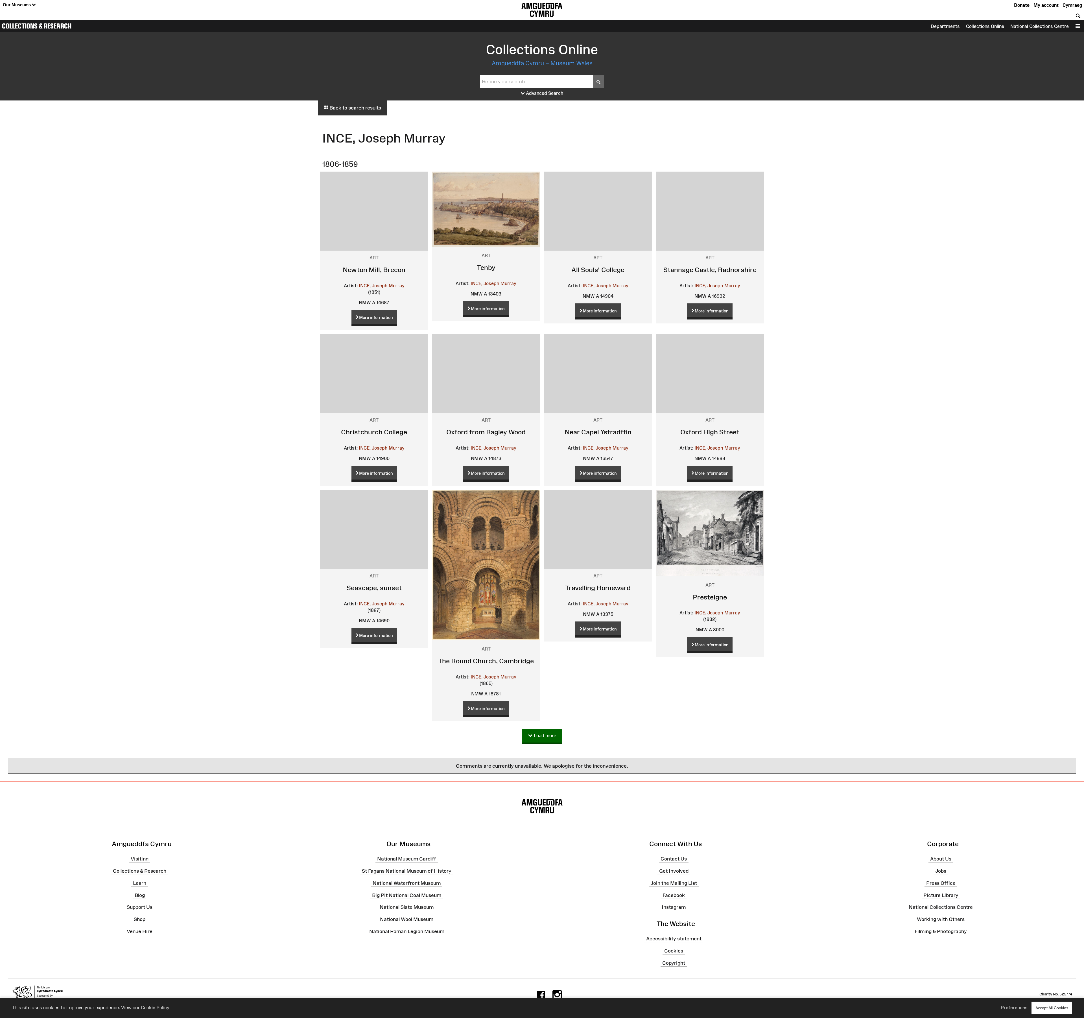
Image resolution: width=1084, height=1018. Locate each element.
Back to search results (354, 108)
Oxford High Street (709, 432)
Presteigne (710, 597)
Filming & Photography (941, 931)
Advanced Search (544, 93)
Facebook (674, 895)
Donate (1022, 5)
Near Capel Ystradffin (598, 432)
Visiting (139, 859)
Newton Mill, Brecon (374, 269)
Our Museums (17, 4)
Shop (139, 919)
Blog (140, 895)
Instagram (674, 907)
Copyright (673, 963)
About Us (940, 859)
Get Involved (674, 871)
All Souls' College (597, 269)
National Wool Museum (406, 919)
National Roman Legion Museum (406, 931)
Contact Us (674, 859)
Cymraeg (1072, 5)
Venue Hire (139, 931)
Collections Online (985, 26)
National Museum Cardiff (406, 859)
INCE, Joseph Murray (382, 285)
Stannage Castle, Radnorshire (710, 269)
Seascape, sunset (374, 588)
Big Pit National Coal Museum (406, 895)
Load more (544, 735)
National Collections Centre (1039, 26)
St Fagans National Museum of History (406, 871)
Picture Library (940, 895)
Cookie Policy (155, 1007)
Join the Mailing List (673, 883)
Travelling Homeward (598, 588)
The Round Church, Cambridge (486, 661)
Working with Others (941, 919)
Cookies (673, 951)
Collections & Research (36, 26)
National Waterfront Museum (407, 883)
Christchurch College (374, 432)
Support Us (139, 907)
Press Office (941, 883)
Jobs (940, 871)
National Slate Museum (407, 907)
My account (1046, 5)
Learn (139, 883)
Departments (945, 26)
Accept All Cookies (1051, 1008)
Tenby (486, 267)
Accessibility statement (673, 939)
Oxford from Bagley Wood (486, 432)
